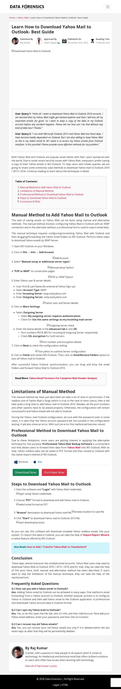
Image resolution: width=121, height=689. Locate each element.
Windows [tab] (23, 461)
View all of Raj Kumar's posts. (41, 666)
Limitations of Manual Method (37, 190)
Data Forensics (53, 679)
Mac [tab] (39, 461)
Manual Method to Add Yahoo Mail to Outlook (45, 187)
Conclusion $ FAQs (30, 201)
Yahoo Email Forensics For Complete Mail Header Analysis (63, 378)
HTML (64, 684)
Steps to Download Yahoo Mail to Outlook (43, 198)
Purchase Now (54, 472)
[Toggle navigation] (108, 7)
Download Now (25, 472)
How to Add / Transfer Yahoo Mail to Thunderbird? (57, 547)
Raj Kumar (25, 42)
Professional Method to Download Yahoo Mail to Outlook (52, 194)
